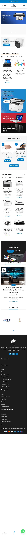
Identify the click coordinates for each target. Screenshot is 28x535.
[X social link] (11, 1)
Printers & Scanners (7, 194)
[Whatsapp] (23, 531)
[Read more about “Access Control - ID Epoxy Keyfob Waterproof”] (24, 60)
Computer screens (5, 406)
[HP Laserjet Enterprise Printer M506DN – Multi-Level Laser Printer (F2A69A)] (19, 184)
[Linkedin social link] (15, 1)
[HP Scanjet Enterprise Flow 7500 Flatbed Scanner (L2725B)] (19, 223)
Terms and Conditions (6, 421)
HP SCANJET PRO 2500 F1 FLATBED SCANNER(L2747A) (19, 209)
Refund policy (4, 416)
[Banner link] (13, 43)
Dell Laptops (22, 155)
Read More (17, 250)
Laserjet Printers (8, 195)
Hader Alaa (12, 294)
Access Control (18, 73)
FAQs (2, 424)
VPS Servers (4, 381)
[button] (13, 330)
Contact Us (3, 414)
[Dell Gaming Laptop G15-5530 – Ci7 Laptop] (20, 146)
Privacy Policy (4, 419)
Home (2, 369)
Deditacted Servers (6, 379)
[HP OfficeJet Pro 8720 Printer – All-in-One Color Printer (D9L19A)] (7, 223)
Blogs (13, 285)
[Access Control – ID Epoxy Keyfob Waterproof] (20, 63)
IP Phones (3, 401)
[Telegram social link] (17, 1)
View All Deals (14, 165)
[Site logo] (13, 5)
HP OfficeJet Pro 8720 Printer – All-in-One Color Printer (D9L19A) (7, 229)
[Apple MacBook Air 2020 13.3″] (7, 147)
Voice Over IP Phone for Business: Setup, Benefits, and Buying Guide (13, 290)
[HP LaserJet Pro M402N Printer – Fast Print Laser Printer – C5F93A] (7, 203)
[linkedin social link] (17, 354)
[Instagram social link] (13, 354)
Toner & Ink (3, 399)
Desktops (3, 404)
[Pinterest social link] (13, 1)
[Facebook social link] (9, 1)
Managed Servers (5, 376)
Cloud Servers (5, 384)
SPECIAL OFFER (4, 374)
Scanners (19, 213)
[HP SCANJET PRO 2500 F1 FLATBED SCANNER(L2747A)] (19, 203)
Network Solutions (5, 386)
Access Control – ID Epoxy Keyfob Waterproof (19, 70)
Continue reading (13, 301)
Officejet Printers (7, 233)
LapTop (7, 80)
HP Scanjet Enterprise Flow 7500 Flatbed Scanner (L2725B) (19, 229)
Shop (2, 371)
